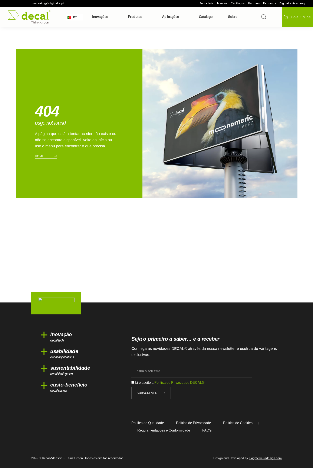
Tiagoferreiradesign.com (265, 458)
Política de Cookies (238, 423)
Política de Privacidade (193, 423)
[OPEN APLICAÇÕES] (182, 16)
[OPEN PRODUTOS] (145, 16)
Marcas (222, 3)
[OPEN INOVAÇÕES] (111, 16)
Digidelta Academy (292, 3)
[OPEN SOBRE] (240, 16)
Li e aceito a (170, 382)
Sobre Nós (207, 3)
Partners (254, 3)
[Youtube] (21, 3)
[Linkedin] (27, 3)
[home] (29, 17)
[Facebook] (9, 3)
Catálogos (238, 3)
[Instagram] (15, 3)
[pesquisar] (263, 16)
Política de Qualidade (147, 423)
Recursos (269, 3)
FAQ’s (207, 430)
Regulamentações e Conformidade (163, 430)
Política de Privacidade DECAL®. (179, 382)
